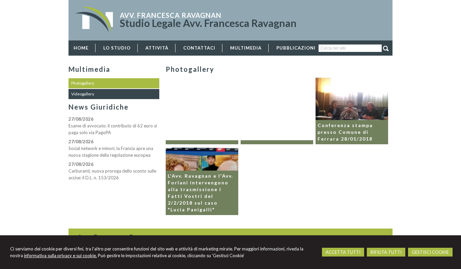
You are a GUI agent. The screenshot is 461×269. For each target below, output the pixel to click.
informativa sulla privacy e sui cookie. (60, 255)
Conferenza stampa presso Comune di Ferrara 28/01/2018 (345, 132)
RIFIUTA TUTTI (386, 252)
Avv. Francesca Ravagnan (170, 15)
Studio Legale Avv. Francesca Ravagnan (208, 23)
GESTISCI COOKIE (430, 252)
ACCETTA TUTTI (343, 252)
